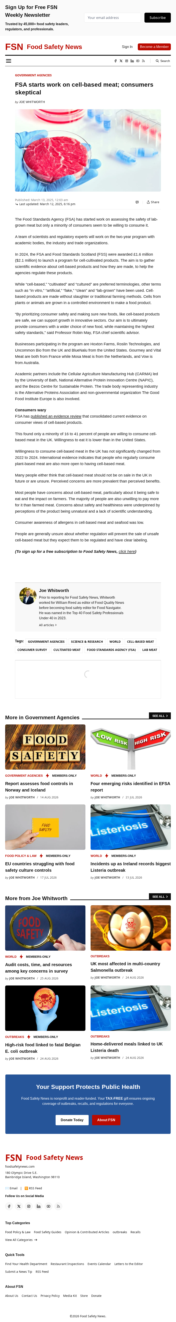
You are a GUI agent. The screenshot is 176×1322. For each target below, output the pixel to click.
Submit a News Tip (18, 1272)
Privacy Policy (50, 1296)
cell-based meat (140, 641)
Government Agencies (33, 75)
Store (84, 1296)
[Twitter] (121, 61)
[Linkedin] (132, 61)
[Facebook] (115, 61)
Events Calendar (99, 1264)
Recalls (135, 1232)
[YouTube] (138, 61)
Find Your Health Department (26, 1264)
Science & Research (87, 641)
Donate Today (72, 1120)
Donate (96, 1296)
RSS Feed (42, 1272)
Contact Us (29, 1296)
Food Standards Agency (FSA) (111, 650)
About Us (11, 1296)
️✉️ (11, 1188)
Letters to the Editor (128, 1264)
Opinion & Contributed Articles (87, 1232)
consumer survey (32, 650)
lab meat (149, 650)
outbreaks (100, 956)
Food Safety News (92, 1316)
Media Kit (70, 1296)
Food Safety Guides (47, 1232)
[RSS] (143, 61)
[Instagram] (126, 61)
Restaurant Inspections (67, 1264)
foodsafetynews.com (20, 1166)
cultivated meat (66, 650)
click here (127, 551)
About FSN (106, 1120)
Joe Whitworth (32, 102)
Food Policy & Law (20, 856)
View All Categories (19, 1240)
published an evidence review (56, 416)
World (115, 641)
